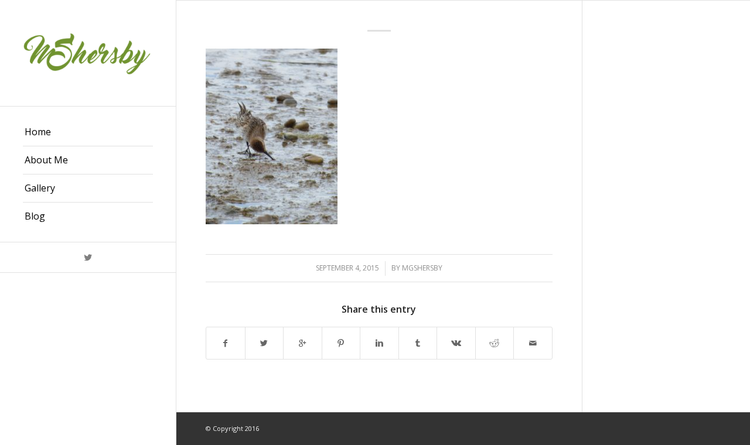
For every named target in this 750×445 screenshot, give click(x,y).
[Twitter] (88, 257)
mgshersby (422, 268)
